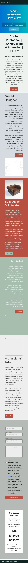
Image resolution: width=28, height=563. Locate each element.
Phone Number (8, 438)
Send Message (14, 497)
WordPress (14, 561)
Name (7, 426)
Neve (2, 561)
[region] (14, 19)
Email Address (9, 432)
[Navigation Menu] (25, 2)
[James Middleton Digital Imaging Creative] (5, 2)
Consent (7, 460)
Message (7, 445)
